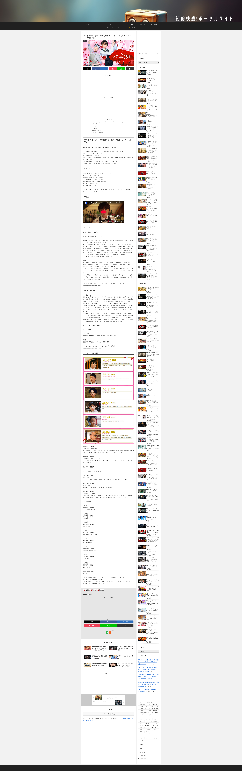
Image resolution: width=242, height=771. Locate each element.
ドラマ (86, 594)
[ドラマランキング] (100, 590)
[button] (130, 68)
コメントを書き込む (108, 714)
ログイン (140, 748)
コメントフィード (142, 755)
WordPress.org (142, 758)
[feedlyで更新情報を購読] (107, 632)
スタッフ (95, 123)
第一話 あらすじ (97, 130)
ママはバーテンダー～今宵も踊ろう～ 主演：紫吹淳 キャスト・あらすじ (109, 122)
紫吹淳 (90, 594)
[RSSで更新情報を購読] (110, 632)
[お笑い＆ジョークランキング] (93, 590)
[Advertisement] (108, 85)
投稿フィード (141, 752)
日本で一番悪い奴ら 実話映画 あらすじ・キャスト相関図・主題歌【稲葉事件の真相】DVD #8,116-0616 (148, 669)
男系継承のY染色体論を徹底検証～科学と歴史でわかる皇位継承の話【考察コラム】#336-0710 (148, 662)
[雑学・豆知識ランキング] (86, 590)
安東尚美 (150, 678)
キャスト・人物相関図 (98, 132)
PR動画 (95, 126)
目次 (106, 119)
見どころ (95, 128)
